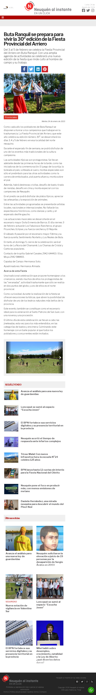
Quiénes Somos (33, 692)
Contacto (43, 692)
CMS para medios (67, 690)
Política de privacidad (18, 692)
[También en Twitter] (88, 10)
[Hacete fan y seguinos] (84, 10)
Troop (79, 690)
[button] (8, 357)
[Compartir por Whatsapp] (91, 690)
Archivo (6, 692)
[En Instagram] (93, 10)
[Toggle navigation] (3, 17)
